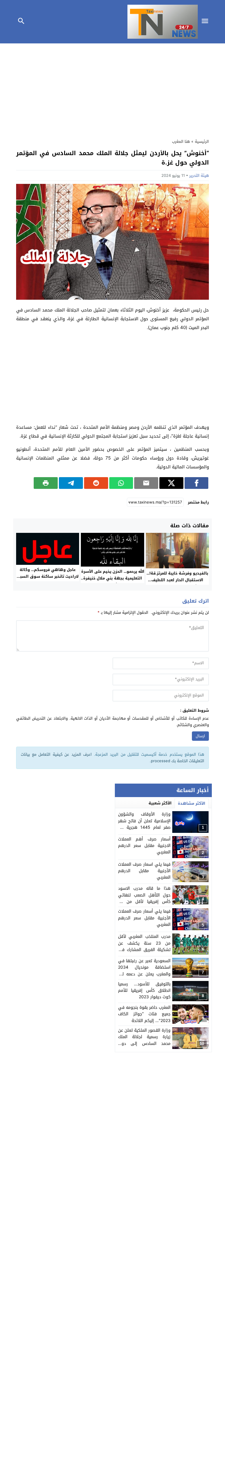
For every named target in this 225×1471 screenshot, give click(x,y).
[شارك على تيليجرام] (70, 483)
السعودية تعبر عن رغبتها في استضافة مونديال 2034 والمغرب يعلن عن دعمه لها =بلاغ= (144, 970)
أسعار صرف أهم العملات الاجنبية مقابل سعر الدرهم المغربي (144, 845)
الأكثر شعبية (160, 803)
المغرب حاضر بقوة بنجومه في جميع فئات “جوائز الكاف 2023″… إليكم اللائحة (144, 1014)
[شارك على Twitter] (171, 483)
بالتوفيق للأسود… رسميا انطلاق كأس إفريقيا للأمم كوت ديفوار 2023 (144, 990)
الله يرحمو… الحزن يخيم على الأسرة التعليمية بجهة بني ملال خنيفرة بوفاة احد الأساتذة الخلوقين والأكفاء (112, 581)
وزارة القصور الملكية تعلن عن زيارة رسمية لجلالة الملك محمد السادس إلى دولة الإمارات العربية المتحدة (144, 1040)
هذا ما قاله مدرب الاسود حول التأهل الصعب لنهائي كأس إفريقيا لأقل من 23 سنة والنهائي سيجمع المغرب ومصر (144, 901)
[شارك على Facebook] (196, 483)
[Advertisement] (112, 89)
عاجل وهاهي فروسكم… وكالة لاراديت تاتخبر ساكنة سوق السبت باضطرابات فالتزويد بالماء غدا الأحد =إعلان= (48, 580)
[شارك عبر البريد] (146, 483)
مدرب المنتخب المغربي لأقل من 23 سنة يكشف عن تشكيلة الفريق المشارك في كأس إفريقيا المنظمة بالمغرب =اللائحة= (144, 950)
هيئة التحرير (199, 175)
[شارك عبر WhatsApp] (121, 483)
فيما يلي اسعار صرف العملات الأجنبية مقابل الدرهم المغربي (144, 871)
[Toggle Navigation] (206, 22)
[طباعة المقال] (45, 483)
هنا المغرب (181, 141)
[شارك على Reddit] (96, 483)
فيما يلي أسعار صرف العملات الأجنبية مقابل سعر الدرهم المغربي (144, 917)
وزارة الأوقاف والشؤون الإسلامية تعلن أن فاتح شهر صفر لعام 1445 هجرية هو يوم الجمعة (144, 824)
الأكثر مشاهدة (191, 803)
